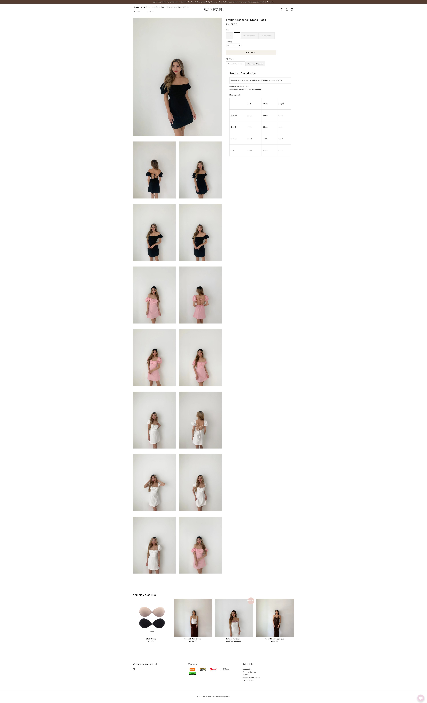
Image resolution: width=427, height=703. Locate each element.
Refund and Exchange (251, 677)
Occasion (138, 12)
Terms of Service (249, 672)
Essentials (150, 12)
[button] (281, 9)
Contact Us (247, 669)
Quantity (229, 42)
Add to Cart (251, 52)
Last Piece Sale (158, 7)
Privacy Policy (248, 680)
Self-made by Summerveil (177, 7)
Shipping (246, 675)
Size (227, 30)
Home (136, 7)
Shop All (144, 7)
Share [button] (231, 59)
